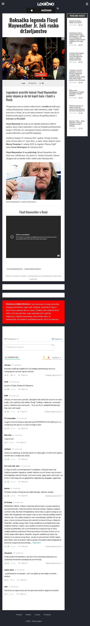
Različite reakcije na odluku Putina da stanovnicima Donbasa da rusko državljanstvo (77, 108)
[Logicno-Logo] (45, 4)
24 (81, 82)
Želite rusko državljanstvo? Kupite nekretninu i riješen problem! (76, 93)
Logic (23, 83)
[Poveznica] (87, 3)
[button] (3, 4)
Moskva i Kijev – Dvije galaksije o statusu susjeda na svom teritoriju (76, 123)
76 (81, 45)
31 (43, 83)
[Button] (31, 10)
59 (81, 113)
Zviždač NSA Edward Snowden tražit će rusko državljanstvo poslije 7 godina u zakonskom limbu (76, 56)
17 (81, 25)
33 (81, 62)
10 (81, 128)
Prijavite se (58, 339)
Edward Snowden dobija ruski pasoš (75, 21)
